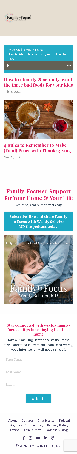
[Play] (8, 65)
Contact (27, 420)
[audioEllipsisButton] (68, 65)
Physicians (46, 420)
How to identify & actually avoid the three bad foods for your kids (38, 82)
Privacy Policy (57, 425)
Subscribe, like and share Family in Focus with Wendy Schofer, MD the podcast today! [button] (38, 221)
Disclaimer (32, 430)
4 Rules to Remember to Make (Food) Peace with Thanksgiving (37, 147)
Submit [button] (38, 399)
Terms (14, 430)
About (12, 420)
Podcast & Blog (56, 430)
